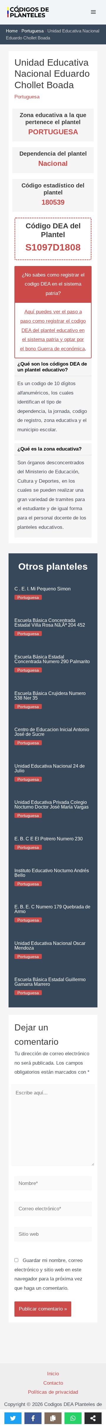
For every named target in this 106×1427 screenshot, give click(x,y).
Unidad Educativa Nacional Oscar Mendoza (49, 945)
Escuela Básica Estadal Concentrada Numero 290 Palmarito (52, 659)
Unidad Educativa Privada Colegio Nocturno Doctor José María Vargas (51, 804)
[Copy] (53, 1418)
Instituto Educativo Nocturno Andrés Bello (51, 873)
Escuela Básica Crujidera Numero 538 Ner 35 (50, 696)
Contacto (53, 1383)
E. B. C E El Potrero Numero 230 (48, 838)
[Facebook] (33, 1418)
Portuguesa (32, 30)
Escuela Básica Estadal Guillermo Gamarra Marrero (50, 982)
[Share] (93, 1418)
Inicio (53, 1373)
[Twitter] (12, 1418)
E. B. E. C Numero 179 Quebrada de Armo (52, 909)
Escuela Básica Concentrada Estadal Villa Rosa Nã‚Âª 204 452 (49, 623)
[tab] (53, 399)
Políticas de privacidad (53, 1392)
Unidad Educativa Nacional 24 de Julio (49, 768)
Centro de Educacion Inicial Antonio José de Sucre (51, 732)
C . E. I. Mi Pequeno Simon (42, 588)
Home (12, 30)
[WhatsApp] (73, 1418)
